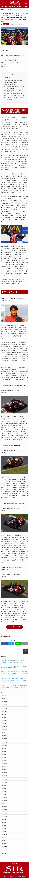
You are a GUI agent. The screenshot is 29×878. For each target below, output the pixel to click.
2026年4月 (4, 708)
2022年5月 (4, 847)
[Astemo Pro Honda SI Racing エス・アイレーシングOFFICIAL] (14, 2)
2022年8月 (4, 837)
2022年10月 (5, 831)
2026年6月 (4, 702)
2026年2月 (4, 714)
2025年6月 (4, 736)
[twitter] (12, 863)
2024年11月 (5, 754)
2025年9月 (4, 726)
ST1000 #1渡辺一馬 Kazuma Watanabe (16, 95)
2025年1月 (4, 751)
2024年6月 (4, 769)
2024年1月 (4, 785)
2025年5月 (4, 739)
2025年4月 (4, 742)
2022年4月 (4, 850)
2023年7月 (4, 803)
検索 (25, 651)
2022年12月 (5, 825)
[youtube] (16, 863)
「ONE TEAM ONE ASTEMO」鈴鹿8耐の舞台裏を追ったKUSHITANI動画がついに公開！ (14, 666)
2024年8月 (4, 763)
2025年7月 (4, 732)
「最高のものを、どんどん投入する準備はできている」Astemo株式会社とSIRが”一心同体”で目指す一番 (14, 686)
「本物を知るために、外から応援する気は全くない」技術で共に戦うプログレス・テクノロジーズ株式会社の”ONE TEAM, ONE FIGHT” (14, 680)
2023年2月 (4, 819)
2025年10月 (5, 723)
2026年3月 (4, 711)
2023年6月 (4, 807)
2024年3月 (4, 779)
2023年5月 (4, 810)
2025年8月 (4, 729)
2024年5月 (4, 773)
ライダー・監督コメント (11, 84)
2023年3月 (4, 816)
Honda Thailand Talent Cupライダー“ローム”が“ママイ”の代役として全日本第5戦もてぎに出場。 (13, 661)
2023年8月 (4, 800)
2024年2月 (4, 782)
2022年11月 (5, 828)
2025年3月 (4, 745)
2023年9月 (4, 797)
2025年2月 (4, 748)
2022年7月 (4, 840)
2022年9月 (4, 834)
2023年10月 (5, 794)
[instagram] (14, 863)
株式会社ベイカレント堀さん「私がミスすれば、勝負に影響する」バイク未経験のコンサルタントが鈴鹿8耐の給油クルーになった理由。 (14, 673)
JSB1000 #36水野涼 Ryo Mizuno (14, 93)
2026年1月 (4, 717)
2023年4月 (4, 813)
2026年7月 (4, 699)
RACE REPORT (5, 24)
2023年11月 (5, 791)
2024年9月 (4, 760)
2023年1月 (4, 822)
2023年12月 (5, 788)
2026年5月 (4, 705)
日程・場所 (7, 77)
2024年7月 (4, 766)
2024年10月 (5, 757)
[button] (2, 2)
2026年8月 (4, 695)
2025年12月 (5, 720)
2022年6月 (4, 844)
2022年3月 (4, 853)
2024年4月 (4, 776)
